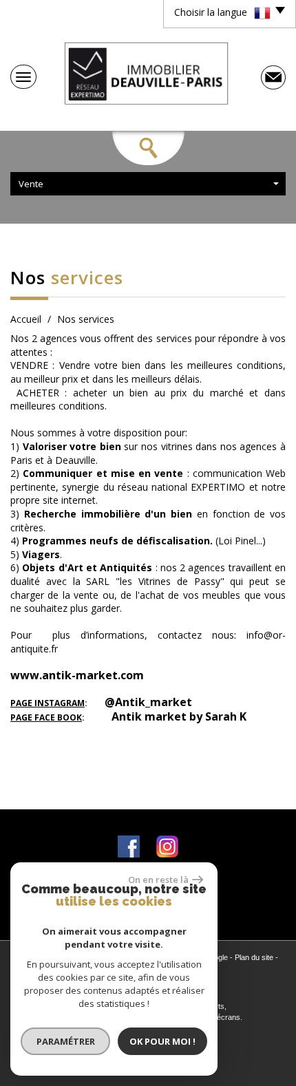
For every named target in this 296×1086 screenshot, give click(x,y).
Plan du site (254, 957)
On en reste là (158, 879)
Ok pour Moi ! (162, 1041)
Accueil (25, 319)
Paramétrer (65, 1041)
